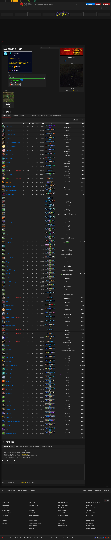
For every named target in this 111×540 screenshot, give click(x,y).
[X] (98, 538)
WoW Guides (5, 500)
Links (56, 48)
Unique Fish (67, 302)
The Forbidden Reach (67, 210)
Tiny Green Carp (9, 385)
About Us (22, 537)
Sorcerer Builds (90, 525)
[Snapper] (3, 353)
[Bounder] (3, 170)
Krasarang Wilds (67, 422)
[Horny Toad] (3, 249)
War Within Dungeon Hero (67, 294)
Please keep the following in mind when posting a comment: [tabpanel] (19, 466)
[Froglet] (3, 233)
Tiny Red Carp (9, 389)
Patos (7, 301)
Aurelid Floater (9, 150)
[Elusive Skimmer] (3, 205)
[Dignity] (3, 198)
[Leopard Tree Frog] (3, 269)
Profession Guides (7, 513)
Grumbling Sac (68, 242)
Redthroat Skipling (10, 317)
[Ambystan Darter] (3, 130)
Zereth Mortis (67, 135)
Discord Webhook (24, 8)
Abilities (17, 42)
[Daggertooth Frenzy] (3, 186)
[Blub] (3, 166)
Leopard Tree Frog (10, 270)
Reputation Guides (34, 515)
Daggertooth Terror (67, 187)
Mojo (7, 289)
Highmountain (71, 238)
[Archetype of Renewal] (3, 146)
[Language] (109, 8)
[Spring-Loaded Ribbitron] (3, 365)
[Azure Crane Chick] (3, 154)
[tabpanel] (43, 278)
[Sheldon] (3, 333)
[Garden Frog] (3, 237)
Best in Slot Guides (63, 505)
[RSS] (108, 538)
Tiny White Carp (9, 393)
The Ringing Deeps (69, 406)
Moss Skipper (9, 293)
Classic (24, 1)
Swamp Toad (9, 369)
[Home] (10, 4)
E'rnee (7, 202)
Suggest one (74, 90)
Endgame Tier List (91, 507)
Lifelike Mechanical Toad (68, 274)
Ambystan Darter (10, 130)
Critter (82, 337)
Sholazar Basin (67, 163)
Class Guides (5, 502)
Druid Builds (89, 515)
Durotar (64, 398)
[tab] (6, 116)
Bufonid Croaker (10, 174)
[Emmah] (3, 209)
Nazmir (67, 206)
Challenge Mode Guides (35, 523)
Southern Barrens (70, 350)
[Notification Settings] (104, 8)
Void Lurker (8, 413)
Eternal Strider (9, 214)
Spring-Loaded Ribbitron (11, 365)
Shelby (7, 329)
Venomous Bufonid (10, 409)
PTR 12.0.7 (29, 4)
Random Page (50, 537)
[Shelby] (3, 329)
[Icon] (5, 53)
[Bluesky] (100, 538)
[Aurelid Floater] (3, 150)
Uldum (65, 278)
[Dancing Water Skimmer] (3, 190)
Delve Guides (5, 505)
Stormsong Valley (67, 226)
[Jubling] (3, 261)
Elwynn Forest (63, 350)
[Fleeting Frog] (3, 221)
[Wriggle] (3, 429)
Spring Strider (9, 361)
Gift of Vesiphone (67, 314)
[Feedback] (106, 8)
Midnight (4, 523)
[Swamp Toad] (3, 369)
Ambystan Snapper (10, 134)
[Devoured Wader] (3, 194)
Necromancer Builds (91, 518)
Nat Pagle (67, 382)
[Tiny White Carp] (3, 393)
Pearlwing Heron (10, 305)
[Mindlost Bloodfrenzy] (3, 281)
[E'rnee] (3, 201)
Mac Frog (8, 278)
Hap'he (7, 246)
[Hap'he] (3, 245)
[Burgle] (3, 178)
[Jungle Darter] (3, 265)
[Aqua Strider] (3, 138)
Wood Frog (8, 425)
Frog (7, 230)
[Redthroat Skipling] (3, 317)
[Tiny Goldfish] (3, 381)
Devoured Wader (10, 194)
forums (20, 457)
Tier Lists (4, 520)
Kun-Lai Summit (72, 214)
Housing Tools (11, 490)
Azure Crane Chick (10, 154)
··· (41, 1)
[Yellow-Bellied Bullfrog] (3, 433)
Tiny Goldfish (9, 381)
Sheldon (7, 333)
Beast (82, 313)
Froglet (7, 234)
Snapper (8, 353)
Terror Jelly (8, 377)
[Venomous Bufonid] (3, 409)
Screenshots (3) (71, 63)
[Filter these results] (77, 120)
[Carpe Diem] (3, 182)
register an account (22, 482)
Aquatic (22, 42)
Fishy (7, 218)
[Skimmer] (3, 341)
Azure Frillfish (9, 158)
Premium (58, 537)
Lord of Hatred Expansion (93, 502)
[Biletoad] (3, 162)
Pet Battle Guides (33, 518)
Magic (82, 246)
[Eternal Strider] (3, 213)
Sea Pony (8, 321)
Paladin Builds (90, 520)
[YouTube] (106, 538)
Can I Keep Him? (67, 202)
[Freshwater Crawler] (3, 225)
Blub (7, 166)
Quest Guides (32, 513)
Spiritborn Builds (90, 528)
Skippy (7, 345)
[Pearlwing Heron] (3, 305)
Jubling (24, 75)
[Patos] (3, 301)
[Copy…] (74, 120)
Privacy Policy (66, 537)
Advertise (29, 537)
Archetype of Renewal (11, 146)
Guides (48, 8)
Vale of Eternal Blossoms (61, 191)
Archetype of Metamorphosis (13, 142)
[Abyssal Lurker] (3, 126)
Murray (7, 297)
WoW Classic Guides (64, 500)
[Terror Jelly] (3, 377)
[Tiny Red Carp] (3, 389)
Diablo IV (49, 1)
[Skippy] (3, 345)
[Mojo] (3, 289)
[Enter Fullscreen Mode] (101, 8)
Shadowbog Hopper (10, 325)
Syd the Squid (9, 373)
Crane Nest (67, 155)
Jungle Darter (9, 266)
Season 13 (89, 505)
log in (15, 482)
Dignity (7, 198)
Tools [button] (42, 8)
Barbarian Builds (90, 513)
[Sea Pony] (3, 321)
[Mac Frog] (3, 277)
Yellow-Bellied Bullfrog (11, 433)
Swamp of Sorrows (65, 254)
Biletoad (8, 162)
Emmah (7, 210)
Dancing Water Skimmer (11, 190)
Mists (37, 1)
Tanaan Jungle (69, 250)
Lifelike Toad (9, 274)
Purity (7, 313)
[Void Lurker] (3, 413)
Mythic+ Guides (6, 510)
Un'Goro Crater (67, 358)
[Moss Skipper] (3, 293)
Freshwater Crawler (10, 226)
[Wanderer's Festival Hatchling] (3, 421)
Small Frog (8, 349)
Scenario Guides (33, 520)
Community (56, 8)
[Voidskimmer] (3, 417)
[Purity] (3, 313)
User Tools (15, 537)
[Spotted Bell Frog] (3, 357)
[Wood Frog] (3, 425)
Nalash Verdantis (67, 139)
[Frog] (3, 229)
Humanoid (82, 178)
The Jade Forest (64, 238)
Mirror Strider (9, 285)
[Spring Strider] (3, 361)
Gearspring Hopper (10, 242)
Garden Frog (9, 238)
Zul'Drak (71, 254)
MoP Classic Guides (34, 500)
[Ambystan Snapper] (3, 134)
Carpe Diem (8, 182)
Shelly (7, 337)
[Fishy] (3, 217)
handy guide (25, 454)
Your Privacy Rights (39, 537)
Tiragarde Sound (67, 298)
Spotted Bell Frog (10, 357)
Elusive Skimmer (9, 206)
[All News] (3, 1)
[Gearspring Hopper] (3, 241)
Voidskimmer (9, 417)
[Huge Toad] (3, 253)
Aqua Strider (8, 138)
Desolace (67, 171)
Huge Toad (8, 254)
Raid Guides (5, 515)
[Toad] (3, 397)
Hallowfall (62, 406)
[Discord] (95, 538)
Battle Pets (11, 42)
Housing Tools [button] (12, 8)
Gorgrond (71, 270)
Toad (7, 397)
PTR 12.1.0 (25, 4)
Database (35, 8)
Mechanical (82, 242)
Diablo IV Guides (91, 500)
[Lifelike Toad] (3, 273)
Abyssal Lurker (9, 126)
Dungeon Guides (33, 507)
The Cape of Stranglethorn (67, 179)
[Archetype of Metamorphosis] (3, 142)
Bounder (8, 170)
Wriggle (7, 429)
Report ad (107, 486)
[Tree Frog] (3, 401)
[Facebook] (103, 538)
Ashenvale (67, 230)
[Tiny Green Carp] (3, 385)
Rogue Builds (89, 523)
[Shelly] (3, 337)
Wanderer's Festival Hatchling (13, 421)
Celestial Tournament (67, 183)
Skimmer (8, 341)
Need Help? (8, 537)
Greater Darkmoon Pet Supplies (68, 374)
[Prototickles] (3, 309)
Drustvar (67, 330)
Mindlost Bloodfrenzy (11, 282)
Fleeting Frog (9, 222)
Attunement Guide (63, 502)
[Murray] (3, 297)
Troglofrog (8, 405)
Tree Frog (8, 401)
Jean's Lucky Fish (10, 258)
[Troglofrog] (3, 405)
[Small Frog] (3, 349)
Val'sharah (67, 362)
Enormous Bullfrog (67, 402)
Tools (84, 490)
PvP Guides (61, 518)
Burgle (7, 178)
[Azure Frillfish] (3, 158)
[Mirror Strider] (3, 285)
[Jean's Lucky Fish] (3, 257)
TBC (31, 1)
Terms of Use (76, 537)
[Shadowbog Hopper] (3, 325)
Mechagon (67, 222)
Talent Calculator (6, 518)
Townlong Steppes (67, 342)
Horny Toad (8, 250)
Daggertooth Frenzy (10, 186)
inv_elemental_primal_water (73, 61)
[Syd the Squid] (3, 373)
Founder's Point (67, 127)
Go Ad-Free (65, 8)
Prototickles (8, 309)
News (3, 8)
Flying (82, 154)
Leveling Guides (6, 507)
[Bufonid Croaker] (3, 174)
